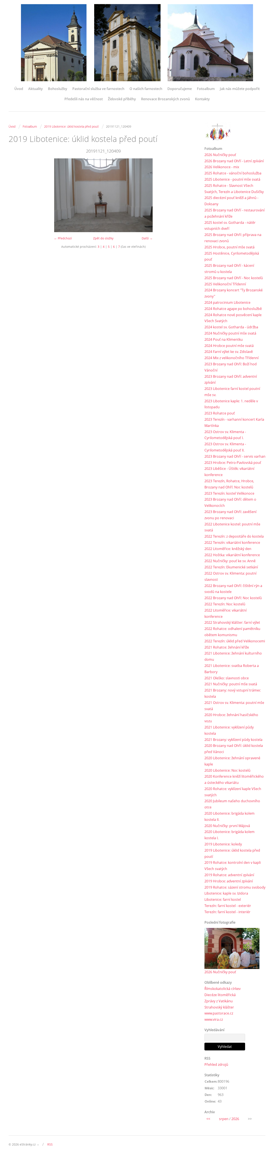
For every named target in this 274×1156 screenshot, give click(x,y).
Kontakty (202, 99)
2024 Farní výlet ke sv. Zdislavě (228, 351)
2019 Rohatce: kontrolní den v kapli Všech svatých (232, 865)
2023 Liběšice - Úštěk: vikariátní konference (229, 471)
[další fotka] (191, 195)
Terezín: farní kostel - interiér (227, 912)
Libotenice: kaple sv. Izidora (226, 893)
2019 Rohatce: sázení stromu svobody (234, 887)
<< (208, 1118)
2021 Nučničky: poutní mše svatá (230, 684)
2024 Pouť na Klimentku (223, 339)
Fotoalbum (206, 88)
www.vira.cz (213, 1019)
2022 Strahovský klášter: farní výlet (232, 622)
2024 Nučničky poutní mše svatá (230, 333)
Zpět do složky (103, 238)
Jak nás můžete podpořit (240, 88)
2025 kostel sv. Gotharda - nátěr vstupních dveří (230, 225)
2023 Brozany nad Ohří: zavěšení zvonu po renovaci (230, 514)
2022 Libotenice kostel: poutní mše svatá (232, 527)
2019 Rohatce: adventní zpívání (229, 875)
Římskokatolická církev (222, 988)
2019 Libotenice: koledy (223, 844)
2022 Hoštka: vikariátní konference (232, 555)
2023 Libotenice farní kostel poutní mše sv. (232, 391)
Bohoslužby (57, 88)
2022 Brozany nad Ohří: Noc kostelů (233, 598)
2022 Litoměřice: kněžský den (227, 548)
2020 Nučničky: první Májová (227, 825)
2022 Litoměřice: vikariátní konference (225, 613)
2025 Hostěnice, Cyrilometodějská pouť (231, 256)
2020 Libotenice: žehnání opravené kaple (232, 761)
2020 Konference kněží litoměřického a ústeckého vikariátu (234, 779)
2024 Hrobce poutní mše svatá (229, 345)
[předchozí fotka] (15, 195)
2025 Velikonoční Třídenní (225, 284)
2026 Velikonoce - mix (221, 167)
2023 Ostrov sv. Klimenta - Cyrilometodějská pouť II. (225, 447)
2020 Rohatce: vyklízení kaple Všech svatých (232, 791)
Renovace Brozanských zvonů (165, 99)
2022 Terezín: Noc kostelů (224, 604)
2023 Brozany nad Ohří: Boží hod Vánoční (230, 367)
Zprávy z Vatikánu (218, 1001)
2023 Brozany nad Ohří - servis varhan (234, 456)
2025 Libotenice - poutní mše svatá (232, 179)
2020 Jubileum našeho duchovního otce (232, 804)
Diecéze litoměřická (220, 994)
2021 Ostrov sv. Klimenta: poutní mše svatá (234, 705)
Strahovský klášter (219, 1007)
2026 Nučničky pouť (220, 154)
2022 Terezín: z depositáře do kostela (234, 536)
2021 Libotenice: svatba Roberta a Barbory (231, 668)
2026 (235, 1118)
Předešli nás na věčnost (83, 99)
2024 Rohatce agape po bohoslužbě (233, 308)
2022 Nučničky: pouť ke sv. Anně (230, 561)
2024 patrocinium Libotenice (227, 302)
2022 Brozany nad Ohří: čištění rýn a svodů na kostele (233, 588)
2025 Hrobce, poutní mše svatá (229, 247)
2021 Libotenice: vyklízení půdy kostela (229, 730)
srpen (223, 1118)
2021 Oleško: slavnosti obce (226, 678)
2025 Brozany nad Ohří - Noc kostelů (233, 278)
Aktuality (35, 88)
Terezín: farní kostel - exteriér (227, 905)
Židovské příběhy (122, 99)
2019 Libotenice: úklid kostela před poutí (71, 126)
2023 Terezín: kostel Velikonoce (229, 493)
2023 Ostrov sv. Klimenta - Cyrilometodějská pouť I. (225, 434)
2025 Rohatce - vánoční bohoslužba (232, 173)
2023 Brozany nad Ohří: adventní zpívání (230, 379)
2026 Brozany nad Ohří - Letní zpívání (234, 161)
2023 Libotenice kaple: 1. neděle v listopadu (231, 404)
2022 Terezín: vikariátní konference (232, 542)
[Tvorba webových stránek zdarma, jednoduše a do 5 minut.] (38, 1145)
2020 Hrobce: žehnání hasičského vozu (231, 717)
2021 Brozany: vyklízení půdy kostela (233, 739)
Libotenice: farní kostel (222, 899)
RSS (50, 1144)
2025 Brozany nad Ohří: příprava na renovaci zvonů (232, 237)
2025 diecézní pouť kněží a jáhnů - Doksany (231, 200)
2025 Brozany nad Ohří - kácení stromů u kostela (229, 268)
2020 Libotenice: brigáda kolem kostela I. (229, 834)
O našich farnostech (146, 88)
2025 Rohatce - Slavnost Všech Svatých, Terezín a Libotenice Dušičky (234, 188)
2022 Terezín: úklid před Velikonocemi (234, 641)
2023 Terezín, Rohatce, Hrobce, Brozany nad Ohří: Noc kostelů (229, 484)
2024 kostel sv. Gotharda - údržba (231, 327)
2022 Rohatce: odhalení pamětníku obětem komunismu (232, 631)
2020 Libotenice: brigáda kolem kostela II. (229, 816)
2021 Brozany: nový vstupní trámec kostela (232, 693)
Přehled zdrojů (216, 1064)
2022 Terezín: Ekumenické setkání (231, 567)
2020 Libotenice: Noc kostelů (227, 770)
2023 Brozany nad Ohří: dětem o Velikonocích (230, 502)
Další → (147, 238)
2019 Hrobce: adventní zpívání (228, 881)
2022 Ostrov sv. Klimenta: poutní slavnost (230, 576)
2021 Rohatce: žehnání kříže (226, 647)
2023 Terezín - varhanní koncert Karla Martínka (234, 422)
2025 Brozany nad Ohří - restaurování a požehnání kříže (234, 213)
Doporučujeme (179, 88)
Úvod (18, 88)
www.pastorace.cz (218, 1013)
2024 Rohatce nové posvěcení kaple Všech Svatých (233, 318)
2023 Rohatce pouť (219, 413)
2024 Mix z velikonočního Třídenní (231, 357)
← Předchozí (63, 238)
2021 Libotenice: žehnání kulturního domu (233, 656)
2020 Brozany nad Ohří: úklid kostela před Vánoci (233, 748)
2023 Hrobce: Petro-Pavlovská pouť (232, 462)
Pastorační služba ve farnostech (98, 88)
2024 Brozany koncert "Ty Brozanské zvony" (233, 293)
